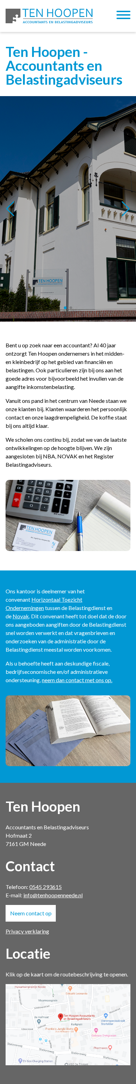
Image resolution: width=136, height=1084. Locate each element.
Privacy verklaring (27, 931)
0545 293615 (45, 886)
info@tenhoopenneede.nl (53, 895)
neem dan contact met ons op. (77, 680)
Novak (21, 616)
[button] (65, 307)
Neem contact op (31, 913)
